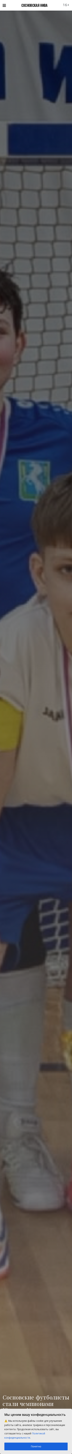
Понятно (36, 1446)
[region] (36, 1431)
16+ (66, 4)
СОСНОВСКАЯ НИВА (34, 5)
